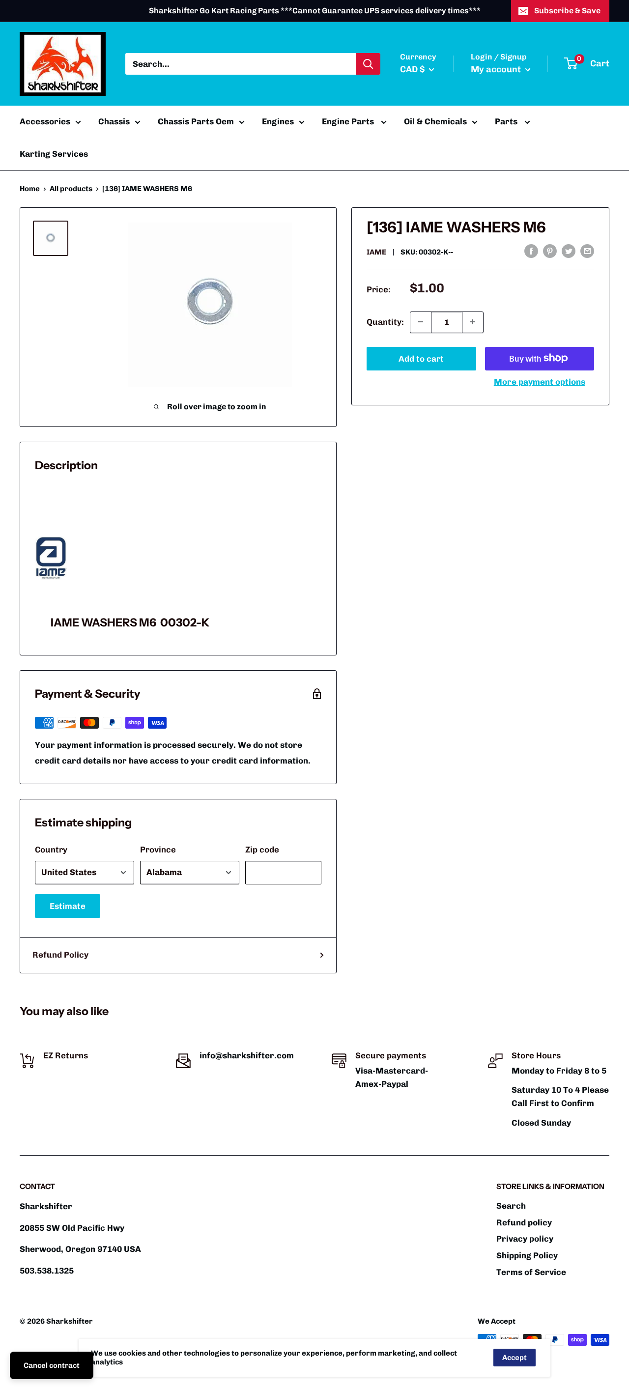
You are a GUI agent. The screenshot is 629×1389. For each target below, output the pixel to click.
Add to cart (421, 358)
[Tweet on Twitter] (568, 251)
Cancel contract (52, 1365)
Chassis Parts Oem (196, 121)
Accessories (45, 121)
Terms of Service (531, 1272)
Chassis (114, 121)
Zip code (262, 849)
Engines (278, 121)
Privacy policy (524, 1239)
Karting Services (54, 154)
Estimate (68, 906)
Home (30, 188)
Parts (507, 121)
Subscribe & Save (567, 10)
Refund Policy (60, 955)
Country (51, 849)
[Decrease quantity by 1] (420, 322)
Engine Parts (349, 121)
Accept (514, 1357)
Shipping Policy (527, 1255)
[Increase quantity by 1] (472, 322)
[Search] (368, 64)
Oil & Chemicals (435, 121)
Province (158, 849)
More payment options (539, 381)
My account (497, 69)
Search (511, 1206)
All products (71, 188)
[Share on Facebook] (531, 251)
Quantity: (385, 321)
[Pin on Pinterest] (550, 251)
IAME (376, 251)
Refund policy (524, 1222)
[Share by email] (587, 251)
